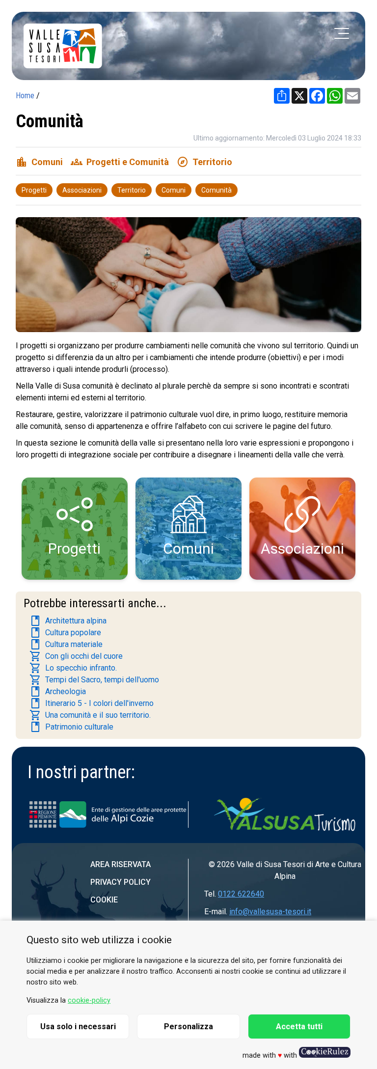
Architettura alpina (68, 621)
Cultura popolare (65, 633)
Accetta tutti (299, 1026)
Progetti (34, 190)
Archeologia (57, 692)
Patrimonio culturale (71, 727)
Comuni (174, 190)
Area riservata (120, 864)
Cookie (104, 899)
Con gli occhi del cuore (76, 656)
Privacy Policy (120, 882)
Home (25, 95)
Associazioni (82, 190)
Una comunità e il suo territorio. (90, 715)
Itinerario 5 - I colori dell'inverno (91, 703)
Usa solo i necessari (78, 1026)
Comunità (216, 190)
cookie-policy (89, 1000)
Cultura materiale (66, 644)
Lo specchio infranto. (73, 668)
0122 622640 (241, 894)
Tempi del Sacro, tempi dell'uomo (94, 680)
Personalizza (188, 1026)
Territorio (131, 190)
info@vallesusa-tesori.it (270, 911)
